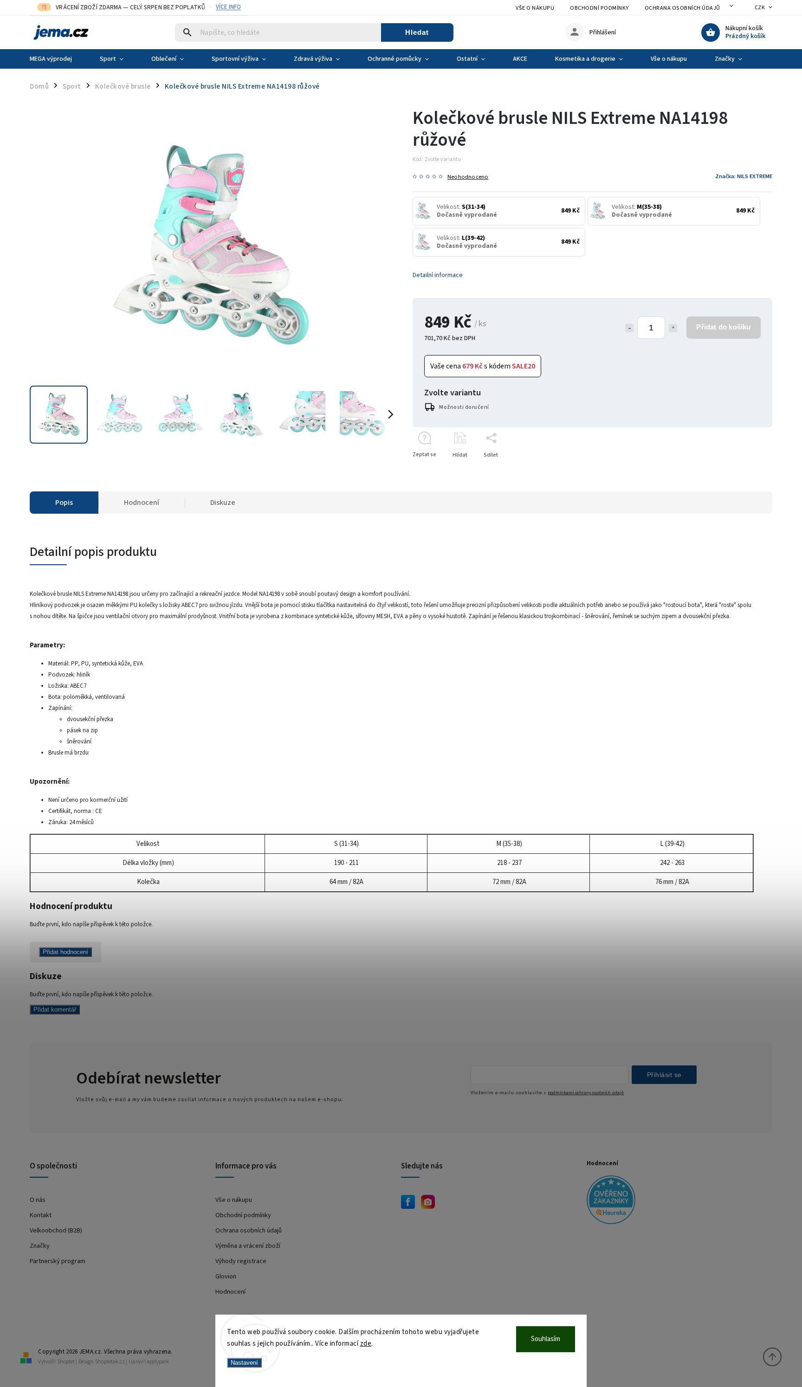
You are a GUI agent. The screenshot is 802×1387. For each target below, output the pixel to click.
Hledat (417, 32)
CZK (760, 8)
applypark (158, 1362)
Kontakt (41, 1215)
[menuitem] (58, 59)
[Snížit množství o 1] (629, 328)
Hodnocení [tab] (141, 502)
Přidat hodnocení (65, 951)
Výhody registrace (240, 1261)
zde (366, 1343)
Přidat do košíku (723, 327)
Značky (40, 1246)
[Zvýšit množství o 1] (673, 328)
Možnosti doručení (464, 407)
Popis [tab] (64, 502)
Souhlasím (545, 1339)
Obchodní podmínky (599, 8)
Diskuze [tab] (222, 502)
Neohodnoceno (467, 177)
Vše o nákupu (535, 8)
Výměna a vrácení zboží (247, 1246)
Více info (228, 7)
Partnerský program (57, 1261)
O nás (37, 1200)
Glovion (225, 1276)
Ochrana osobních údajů (682, 8)
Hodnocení (230, 1292)
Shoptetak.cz (110, 1362)
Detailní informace (438, 275)
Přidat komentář (54, 1009)
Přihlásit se (664, 1074)
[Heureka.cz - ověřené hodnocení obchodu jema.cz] (676, 1201)
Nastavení (244, 1362)
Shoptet (66, 1362)
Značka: (743, 176)
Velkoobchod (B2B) (56, 1230)
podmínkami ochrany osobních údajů (586, 1092)
